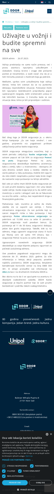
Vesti (17, 22)
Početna (9, 22)
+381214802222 (14, 417)
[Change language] (43, 2)
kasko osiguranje (38, 154)
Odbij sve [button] (40, 482)
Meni (4, 2)
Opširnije (29, 456)
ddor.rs (6, 272)
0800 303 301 (18, 414)
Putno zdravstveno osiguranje (31, 216)
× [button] (51, 434)
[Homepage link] (18, 11)
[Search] (49, 2)
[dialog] (27, 462)
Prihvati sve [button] (15, 482)
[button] (27, 460)
